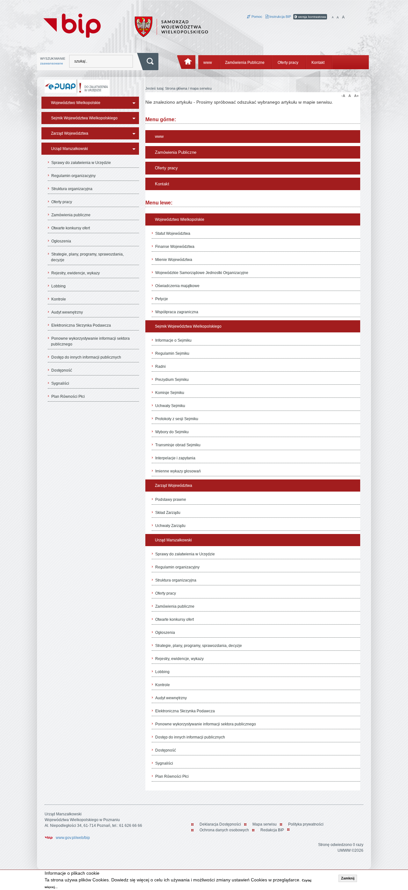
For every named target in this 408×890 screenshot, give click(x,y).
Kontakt (317, 62)
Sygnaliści (60, 383)
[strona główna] (186, 62)
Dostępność (61, 370)
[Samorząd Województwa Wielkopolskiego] (171, 26)
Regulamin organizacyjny (73, 176)
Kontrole (58, 299)
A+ (356, 96)
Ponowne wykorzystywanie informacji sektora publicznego (90, 341)
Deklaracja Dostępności (220, 824)
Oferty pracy (288, 62)
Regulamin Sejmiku (172, 353)
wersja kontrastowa (311, 17)
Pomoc (256, 17)
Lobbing (58, 286)
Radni (160, 366)
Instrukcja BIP (279, 17)
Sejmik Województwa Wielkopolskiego (84, 118)
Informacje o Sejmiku (173, 340)
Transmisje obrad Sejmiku (177, 445)
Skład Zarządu (167, 512)
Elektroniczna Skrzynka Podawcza (81, 325)
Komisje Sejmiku (169, 392)
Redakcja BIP (272, 830)
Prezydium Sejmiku (172, 379)
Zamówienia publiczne (71, 215)
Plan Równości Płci (68, 396)
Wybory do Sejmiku (172, 432)
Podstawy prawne (170, 499)
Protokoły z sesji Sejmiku (176, 419)
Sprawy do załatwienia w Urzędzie (81, 162)
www (207, 62)
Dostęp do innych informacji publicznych (86, 357)
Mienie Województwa (173, 259)
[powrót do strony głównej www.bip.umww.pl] (72, 24)
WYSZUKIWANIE (52, 61)
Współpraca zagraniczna (176, 312)
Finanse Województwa (174, 246)
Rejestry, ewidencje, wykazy (75, 273)
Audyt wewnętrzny (67, 312)
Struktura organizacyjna (71, 189)
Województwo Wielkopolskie (75, 102)
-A (343, 96)
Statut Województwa (172, 233)
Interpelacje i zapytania (175, 458)
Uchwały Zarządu (170, 525)
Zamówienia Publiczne (245, 62)
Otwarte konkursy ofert (70, 228)
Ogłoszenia (61, 241)
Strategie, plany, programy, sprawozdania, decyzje (87, 257)
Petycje (161, 299)
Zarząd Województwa (69, 133)
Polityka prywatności (306, 824)
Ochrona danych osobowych (224, 830)
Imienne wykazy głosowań (178, 471)
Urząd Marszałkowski (69, 148)
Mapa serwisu (264, 824)
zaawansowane (51, 63)
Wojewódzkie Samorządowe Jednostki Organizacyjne (201, 273)
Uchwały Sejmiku (170, 406)
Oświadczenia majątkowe (177, 286)
